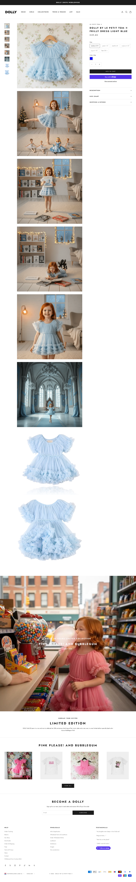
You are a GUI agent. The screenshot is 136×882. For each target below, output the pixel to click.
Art (71, 12)
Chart (96, 96)
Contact (6, 856)
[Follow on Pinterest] (20, 865)
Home (23, 12)
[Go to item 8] (7, 72)
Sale (78, 12)
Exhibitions (53, 844)
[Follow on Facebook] (5, 865)
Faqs (5, 847)
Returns (6, 835)
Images (52, 847)
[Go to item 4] (7, 45)
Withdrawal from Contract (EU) (12, 859)
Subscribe (83, 813)
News (6, 853)
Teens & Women (59, 12)
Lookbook (53, 841)
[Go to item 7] (7, 65)
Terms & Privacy (8, 850)
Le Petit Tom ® (96, 24)
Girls (32, 12)
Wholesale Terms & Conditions (58, 835)
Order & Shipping (9, 844)
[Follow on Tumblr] (34, 865)
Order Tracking (8, 831)
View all (68, 786)
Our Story (7, 838)
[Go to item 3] (7, 39)
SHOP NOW (68, 649)
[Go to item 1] (7, 25)
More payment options (111, 81)
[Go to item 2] (7, 32)
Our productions (54, 850)
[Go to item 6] (7, 59)
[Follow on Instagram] (15, 865)
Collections (43, 12)
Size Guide (7, 841)
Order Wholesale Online (57, 838)
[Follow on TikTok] (25, 865)
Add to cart (111, 71)
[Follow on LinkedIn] (29, 865)
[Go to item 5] (7, 52)
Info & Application (55, 831)
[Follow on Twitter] (10, 865)
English (30, 873)
